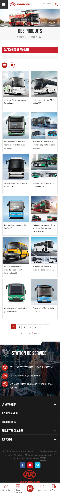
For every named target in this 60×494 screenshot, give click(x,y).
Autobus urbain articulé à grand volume (15, 310)
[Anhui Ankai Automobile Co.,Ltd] (20, 4)
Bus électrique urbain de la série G (15, 226)
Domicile (23, 37)
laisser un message (30, 488)
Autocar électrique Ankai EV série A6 (15, 101)
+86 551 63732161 (44, 367)
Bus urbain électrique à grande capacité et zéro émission (44, 145)
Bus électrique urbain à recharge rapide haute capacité (14, 145)
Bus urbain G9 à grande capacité (43, 310)
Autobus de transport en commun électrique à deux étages (44, 228)
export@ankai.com (29, 376)
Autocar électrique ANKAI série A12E (44, 101)
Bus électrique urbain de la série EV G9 (43, 185)
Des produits (37, 37)
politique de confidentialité (42, 455)
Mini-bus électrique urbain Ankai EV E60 (15, 185)
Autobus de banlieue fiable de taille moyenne (43, 268)
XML (26, 455)
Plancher (18, 455)
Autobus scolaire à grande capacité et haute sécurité (13, 270)
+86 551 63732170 (24, 367)
